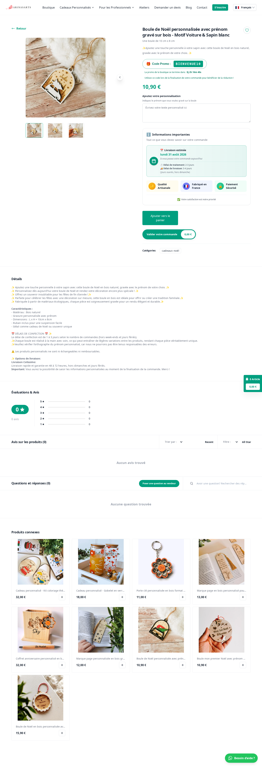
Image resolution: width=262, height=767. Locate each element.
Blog (189, 7)
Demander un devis (167, 7)
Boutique (48, 7)
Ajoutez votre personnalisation (161, 96)
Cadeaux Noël (170, 250)
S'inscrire (220, 7)
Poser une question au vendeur (159, 483)
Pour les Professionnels (115, 7)
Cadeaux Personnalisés (75, 7)
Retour (21, 28)
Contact (202, 7)
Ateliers (144, 7)
